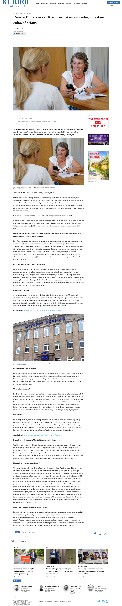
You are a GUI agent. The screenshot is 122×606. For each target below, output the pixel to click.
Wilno (15, 566)
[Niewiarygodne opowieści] (16, 587)
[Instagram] (100, 534)
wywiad (33, 532)
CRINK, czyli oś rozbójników (24, 118)
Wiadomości (27, 13)
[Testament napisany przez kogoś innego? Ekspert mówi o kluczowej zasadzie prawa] (61, 556)
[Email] (40, 42)
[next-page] (17, 597)
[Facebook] (28, 42)
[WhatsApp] (36, 42)
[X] (32, 42)
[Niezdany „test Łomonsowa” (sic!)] (66, 587)
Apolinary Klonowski (50, 590)
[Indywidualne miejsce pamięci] (91, 587)
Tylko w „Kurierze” (82, 566)
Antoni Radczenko (23, 29)
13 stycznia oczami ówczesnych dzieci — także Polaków (42, 435)
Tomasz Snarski (104, 578)
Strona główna (17, 13)
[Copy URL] (44, 42)
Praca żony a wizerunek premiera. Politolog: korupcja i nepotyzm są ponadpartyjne (91, 571)
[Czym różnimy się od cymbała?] (41, 587)
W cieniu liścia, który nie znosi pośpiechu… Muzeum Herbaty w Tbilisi (36, 121)
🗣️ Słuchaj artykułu (19, 33)
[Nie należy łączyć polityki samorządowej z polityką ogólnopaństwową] (29, 556)
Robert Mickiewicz (93, 578)
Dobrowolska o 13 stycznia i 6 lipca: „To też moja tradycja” (43, 310)
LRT (29, 532)
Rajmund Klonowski (25, 590)
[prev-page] (14, 597)
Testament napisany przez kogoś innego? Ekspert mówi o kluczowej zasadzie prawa (59, 571)
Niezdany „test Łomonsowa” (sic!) (75, 588)
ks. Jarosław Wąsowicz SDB (77, 577)
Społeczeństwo (50, 566)
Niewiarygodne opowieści (23, 124)
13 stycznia (23, 532)
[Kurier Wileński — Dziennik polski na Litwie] (15, 3)
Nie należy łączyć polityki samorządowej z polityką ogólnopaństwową (24, 571)
